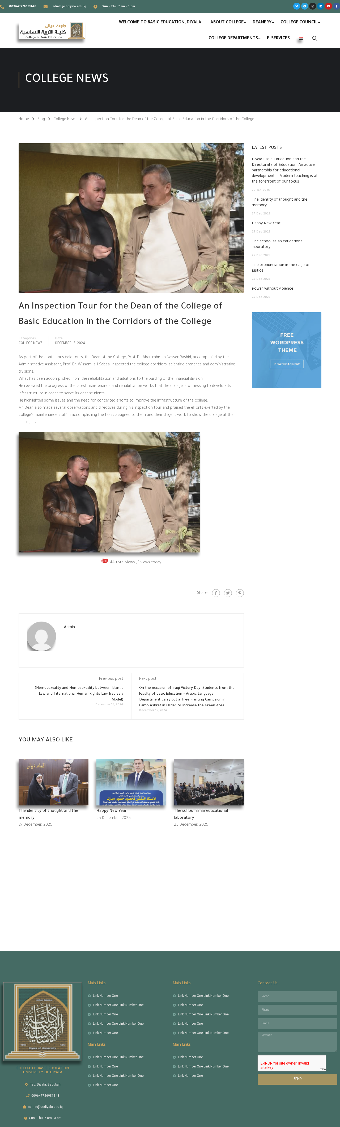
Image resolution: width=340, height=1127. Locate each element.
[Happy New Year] (131, 782)
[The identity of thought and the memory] (53, 782)
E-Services (278, 38)
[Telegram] (304, 6)
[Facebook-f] (336, 6)
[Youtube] (328, 6)
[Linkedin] (320, 6)
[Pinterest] (240, 593)
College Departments (233, 38)
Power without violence (272, 289)
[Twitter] (296, 6)
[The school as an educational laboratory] (209, 782)
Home (24, 119)
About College (227, 22)
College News (64, 119)
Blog (41, 119)
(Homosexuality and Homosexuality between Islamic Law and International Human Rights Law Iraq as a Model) (79, 694)
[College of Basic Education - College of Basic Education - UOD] (52, 30)
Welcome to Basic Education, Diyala (160, 22)
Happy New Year (111, 811)
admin (69, 627)
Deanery (262, 22)
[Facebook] (216, 593)
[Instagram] (312, 6)
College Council (298, 22)
